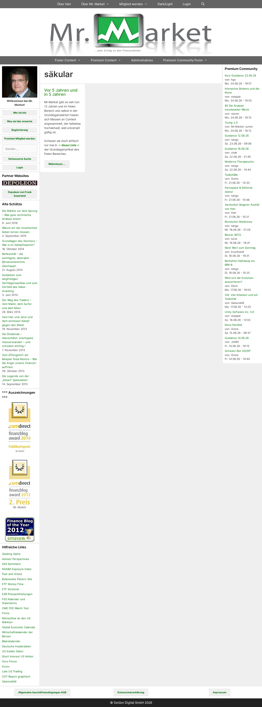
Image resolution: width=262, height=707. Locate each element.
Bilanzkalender (11, 641)
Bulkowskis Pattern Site (17, 579)
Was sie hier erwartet (19, 121)
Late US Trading (12, 671)
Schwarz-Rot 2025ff (238, 350)
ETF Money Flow (13, 584)
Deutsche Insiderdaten (16, 646)
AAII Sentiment (11, 564)
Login (187, 4)
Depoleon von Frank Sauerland (20, 193)
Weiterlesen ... (57, 163)
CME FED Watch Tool (15, 608)
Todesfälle (231, 174)
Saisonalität (9, 681)
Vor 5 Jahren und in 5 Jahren (61, 92)
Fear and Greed (12, 574)
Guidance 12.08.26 (237, 135)
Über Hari (64, 4)
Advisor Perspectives (15, 559)
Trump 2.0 (231, 122)
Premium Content (103, 60)
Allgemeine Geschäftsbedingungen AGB (42, 692)
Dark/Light (165, 4)
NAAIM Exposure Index (17, 569)
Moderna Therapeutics (239, 161)
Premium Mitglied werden (19, 138)
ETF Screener (10, 589)
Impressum (219, 692)
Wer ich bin (19, 112)
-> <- (69, 145)
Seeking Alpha (11, 553)
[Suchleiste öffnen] (203, 4)
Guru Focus (9, 661)
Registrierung (19, 129)
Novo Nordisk (233, 324)
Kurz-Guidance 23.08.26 (240, 75)
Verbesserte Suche (19, 158)
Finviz (5, 613)
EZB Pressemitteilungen (17, 594)
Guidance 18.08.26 (237, 148)
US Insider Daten (13, 651)
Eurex (5, 666)
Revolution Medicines (238, 221)
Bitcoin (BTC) (233, 234)
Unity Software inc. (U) (239, 312)
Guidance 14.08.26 (237, 338)
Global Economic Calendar (18, 627)
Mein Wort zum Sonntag (240, 247)
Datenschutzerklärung (130, 692)
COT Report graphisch (16, 676)
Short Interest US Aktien (17, 656)
